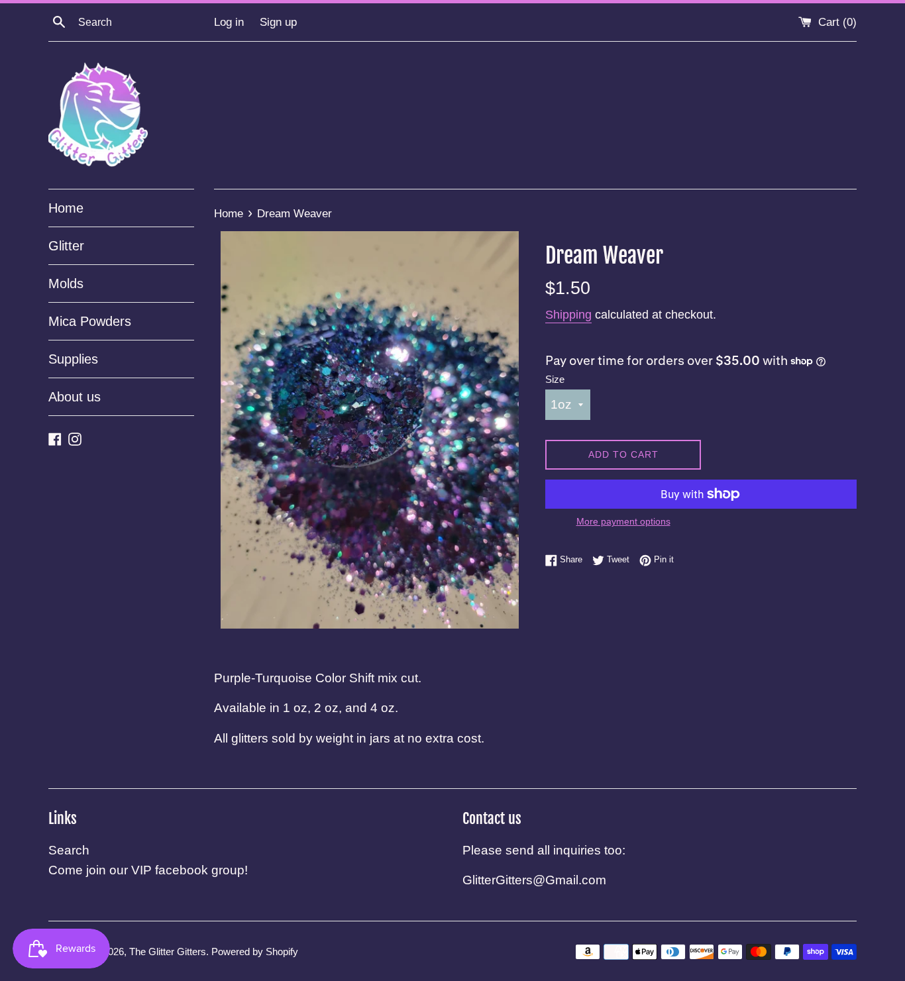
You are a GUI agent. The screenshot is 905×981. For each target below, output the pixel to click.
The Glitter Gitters (167, 951)
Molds (65, 283)
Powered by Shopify (254, 951)
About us (74, 396)
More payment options (623, 521)
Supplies (73, 359)
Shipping (568, 314)
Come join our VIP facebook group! (148, 870)
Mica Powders (89, 321)
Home (65, 208)
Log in (229, 22)
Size (554, 379)
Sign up (278, 22)
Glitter (66, 245)
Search (68, 850)
